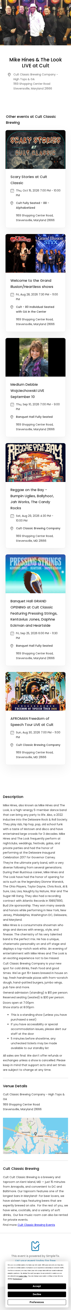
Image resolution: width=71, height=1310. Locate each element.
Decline (37, 1294)
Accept (37, 1286)
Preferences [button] (17, 1279)
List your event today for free (35, 1261)
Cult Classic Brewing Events (36, 1225)
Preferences (37, 1302)
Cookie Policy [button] (23, 1276)
